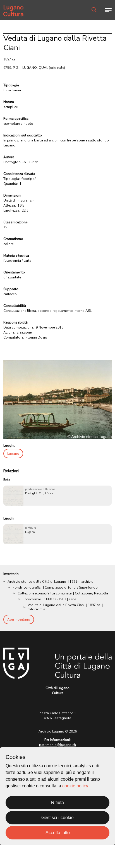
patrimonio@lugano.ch (57, 745)
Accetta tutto (57, 832)
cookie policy (75, 785)
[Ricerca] (94, 9)
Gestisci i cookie (57, 817)
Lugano (13, 453)
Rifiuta (57, 802)
